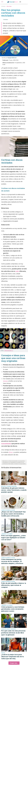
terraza (5, 381)
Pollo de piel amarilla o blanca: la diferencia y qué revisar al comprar (13, 585)
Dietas (3, 652)
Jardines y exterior (6, 534)
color (17, 271)
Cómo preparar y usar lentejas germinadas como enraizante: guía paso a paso (12, 609)
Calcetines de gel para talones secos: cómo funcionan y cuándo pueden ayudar (14, 490)
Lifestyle (3, 6)
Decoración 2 (8, 350)
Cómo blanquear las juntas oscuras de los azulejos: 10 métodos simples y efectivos (12, 561)
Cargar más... (14, 663)
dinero (11, 452)
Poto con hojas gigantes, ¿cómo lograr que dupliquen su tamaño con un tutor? (13, 538)
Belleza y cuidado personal (9, 486)
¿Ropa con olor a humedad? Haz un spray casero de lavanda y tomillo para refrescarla (13, 514)
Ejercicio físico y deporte (8, 629)
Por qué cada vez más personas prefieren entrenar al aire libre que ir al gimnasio (13, 633)
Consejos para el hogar (8, 510)
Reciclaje (9, 6)
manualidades (6, 443)
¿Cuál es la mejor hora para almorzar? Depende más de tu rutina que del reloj (12, 657)
